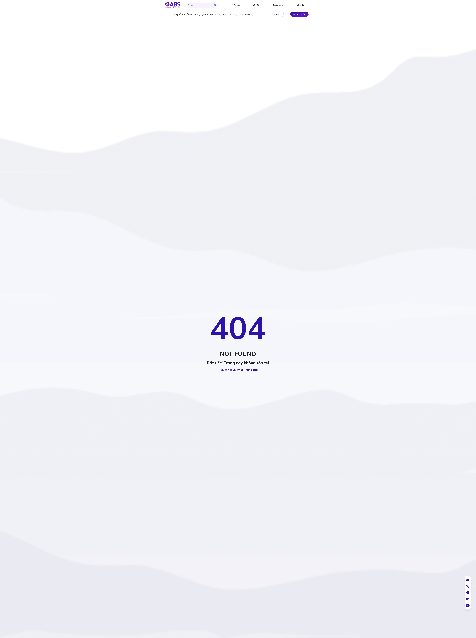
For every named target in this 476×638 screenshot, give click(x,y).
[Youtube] (468, 605)
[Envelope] (468, 579)
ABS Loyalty (247, 14)
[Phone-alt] (468, 586)
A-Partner (236, 5)
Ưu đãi (189, 14)
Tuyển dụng (278, 5)
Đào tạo (234, 14)
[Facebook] (468, 592)
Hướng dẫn (300, 5)
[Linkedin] (468, 599)
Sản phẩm (178, 14)
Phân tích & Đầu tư (218, 14)
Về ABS (256, 5)
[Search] (215, 5)
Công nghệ (200, 14)
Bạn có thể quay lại (238, 370)
